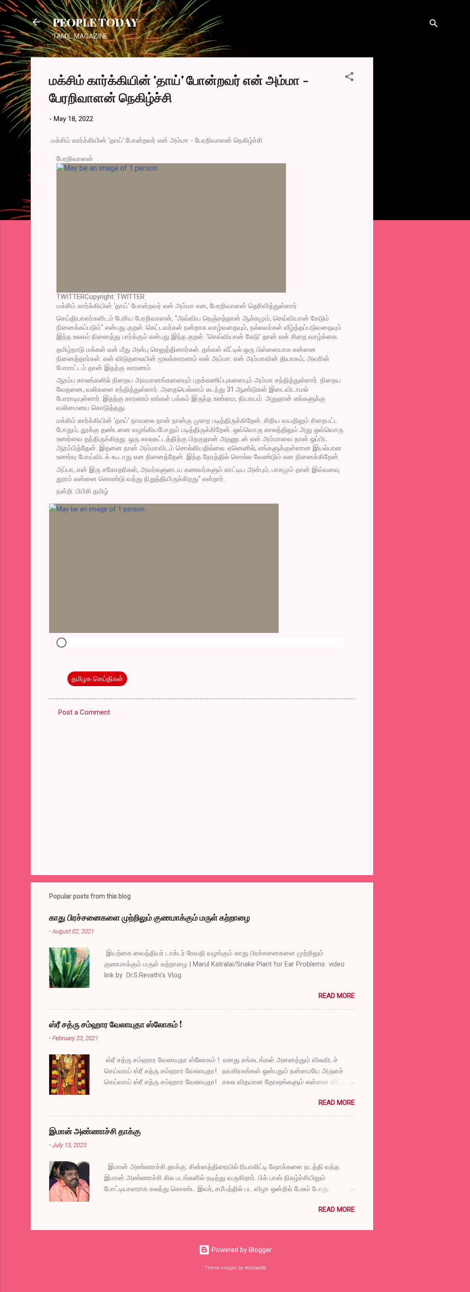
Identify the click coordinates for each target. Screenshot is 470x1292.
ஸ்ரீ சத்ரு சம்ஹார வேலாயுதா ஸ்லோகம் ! (115, 1024)
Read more (337, 996)
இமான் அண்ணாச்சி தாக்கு (95, 1131)
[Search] (433, 25)
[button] (349, 78)
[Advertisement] (409, 195)
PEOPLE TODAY (95, 22)
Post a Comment (84, 712)
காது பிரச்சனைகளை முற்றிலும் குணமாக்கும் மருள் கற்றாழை (149, 917)
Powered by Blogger (241, 1250)
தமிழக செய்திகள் (97, 679)
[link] (201, 227)
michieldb (255, 1268)
